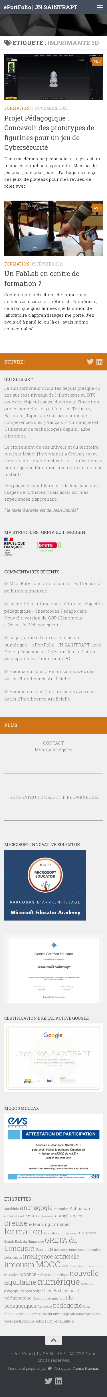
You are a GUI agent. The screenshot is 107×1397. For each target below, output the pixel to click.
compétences (68, 1215)
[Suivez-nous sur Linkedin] (99, 361)
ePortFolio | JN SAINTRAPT (41, 7)
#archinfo (11, 1209)
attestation (61, 1209)
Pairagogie (44, 1307)
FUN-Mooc (86, 1233)
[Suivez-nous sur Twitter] (90, 361)
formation (23, 1231)
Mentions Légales (53, 750)
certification (13, 1216)
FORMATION (17, 108)
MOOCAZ (68, 1266)
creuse (16, 1223)
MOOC (48, 1264)
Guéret (41, 1249)
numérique (59, 1281)
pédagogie (67, 1305)
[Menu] (100, 7)
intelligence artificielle (51, 1256)
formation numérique (60, 1233)
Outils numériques (45, 1298)
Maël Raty (19, 583)
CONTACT (53, 743)
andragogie (36, 1207)
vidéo (96, 1314)
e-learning (39, 1224)
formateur (61, 1224)
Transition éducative (46, 1314)
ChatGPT (30, 1216)
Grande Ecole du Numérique (24, 1241)
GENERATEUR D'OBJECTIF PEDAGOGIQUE (53, 797)
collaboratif (46, 1216)
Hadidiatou (20, 671)
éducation (45, 1321)
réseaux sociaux (17, 1313)
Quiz (86, 1307)
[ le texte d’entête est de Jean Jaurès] (40, 510)
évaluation (64, 1321)
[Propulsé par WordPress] (49, 1368)
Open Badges (55, 1290)
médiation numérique (52, 1275)
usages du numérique (76, 1314)
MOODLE (27, 1274)
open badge (33, 1291)
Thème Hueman (86, 1368)
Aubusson (80, 1208)
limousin (19, 1264)
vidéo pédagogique (19, 1321)
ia (50, 1249)
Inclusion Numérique (69, 1250)
